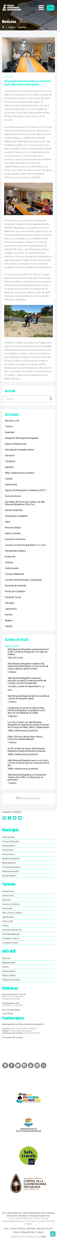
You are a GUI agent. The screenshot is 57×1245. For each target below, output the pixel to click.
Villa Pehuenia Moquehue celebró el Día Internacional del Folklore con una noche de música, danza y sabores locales (28, 666)
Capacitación (11, 608)
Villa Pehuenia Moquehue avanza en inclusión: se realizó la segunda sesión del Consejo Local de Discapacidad (27, 680)
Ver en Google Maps (11, 1010)
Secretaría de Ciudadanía (16, 516)
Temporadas (7, 908)
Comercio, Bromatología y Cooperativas (23, 579)
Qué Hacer (6, 900)
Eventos (9, 614)
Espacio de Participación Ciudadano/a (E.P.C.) (25, 490)
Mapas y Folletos (9, 975)
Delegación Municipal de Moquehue (21, 438)
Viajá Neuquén (8, 917)
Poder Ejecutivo (8, 837)
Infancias (9, 562)
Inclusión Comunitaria (15, 539)
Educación (10, 455)
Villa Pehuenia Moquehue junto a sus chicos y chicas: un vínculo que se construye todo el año (28, 763)
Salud (7, 521)
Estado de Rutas (8, 971)
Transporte (10, 461)
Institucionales (12, 568)
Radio (50, 8)
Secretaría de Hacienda (15, 585)
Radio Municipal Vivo (10, 871)
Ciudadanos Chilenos (11, 938)
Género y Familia (12, 533)
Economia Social (12, 496)
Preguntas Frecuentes (11, 979)
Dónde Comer (8, 895)
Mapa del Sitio (28, 1232)
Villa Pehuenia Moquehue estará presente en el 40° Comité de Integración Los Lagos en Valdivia (28, 652)
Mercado (41, 1228)
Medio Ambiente (9, 863)
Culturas (8, 478)
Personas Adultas (13, 527)
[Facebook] (4, 818)
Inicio (6, 1228)
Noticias (8, 76)
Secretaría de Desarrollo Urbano (19, 449)
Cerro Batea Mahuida (10, 934)
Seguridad (9, 432)
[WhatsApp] (9, 818)
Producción (10, 556)
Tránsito (9, 626)
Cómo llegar (7, 1013)
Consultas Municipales (11, 867)
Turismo (9, 426)
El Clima (5, 967)
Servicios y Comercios (11, 904)
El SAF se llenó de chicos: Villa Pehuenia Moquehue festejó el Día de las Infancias (26, 749)
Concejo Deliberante (14, 574)
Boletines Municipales (11, 858)
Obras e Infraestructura (15, 443)
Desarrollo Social (13, 597)
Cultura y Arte (7, 921)
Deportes (9, 467)
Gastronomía (11, 484)
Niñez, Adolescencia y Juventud (19, 472)
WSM (43, 1236)
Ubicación (6, 958)
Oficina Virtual (7, 850)
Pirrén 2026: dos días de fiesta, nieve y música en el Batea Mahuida (25, 737)
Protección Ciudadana (15, 591)
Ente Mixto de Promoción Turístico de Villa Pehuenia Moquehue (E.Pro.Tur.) (24, 503)
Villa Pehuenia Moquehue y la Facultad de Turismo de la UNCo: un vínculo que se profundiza (27, 777)
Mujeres (8, 620)
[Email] (19, 818)
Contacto (40, 1232)
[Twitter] (14, 818)
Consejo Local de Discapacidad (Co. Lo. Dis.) (25, 545)
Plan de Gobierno (9, 875)
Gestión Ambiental (13, 510)
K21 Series (9, 603)
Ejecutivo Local (12, 420)
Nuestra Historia (8, 845)
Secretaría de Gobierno (15, 550)
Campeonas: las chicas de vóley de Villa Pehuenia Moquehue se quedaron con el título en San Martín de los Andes (26, 710)
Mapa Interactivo (8, 962)
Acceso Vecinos (8, 854)
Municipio (31, 1228)
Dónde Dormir (8, 891)
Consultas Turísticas (10, 942)
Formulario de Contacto (12, 1037)
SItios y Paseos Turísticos (12, 912)
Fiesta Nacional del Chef (12, 930)
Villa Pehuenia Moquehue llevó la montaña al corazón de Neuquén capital (28, 697)
